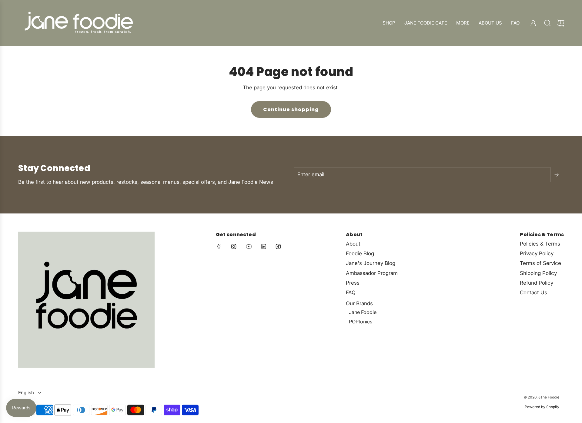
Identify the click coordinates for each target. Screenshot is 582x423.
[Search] (547, 23)
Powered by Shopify (542, 407)
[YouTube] (248, 246)
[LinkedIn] (263, 246)
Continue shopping (291, 109)
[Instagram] (233, 246)
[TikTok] (278, 246)
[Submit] (557, 174)
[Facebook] (219, 246)
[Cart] (560, 23)
